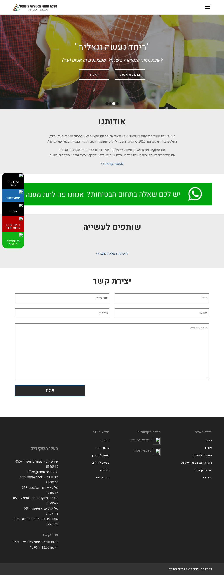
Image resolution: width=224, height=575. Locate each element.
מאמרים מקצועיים (140, 439)
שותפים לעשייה (203, 455)
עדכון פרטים (102, 448)
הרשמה (105, 440)
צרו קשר (207, 477)
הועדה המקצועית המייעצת (196, 463)
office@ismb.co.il (38, 472)
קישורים (104, 470)
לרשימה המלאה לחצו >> (112, 253)
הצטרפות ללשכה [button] (130, 75)
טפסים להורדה (100, 463)
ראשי (209, 440)
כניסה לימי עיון (100, 455)
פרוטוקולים (102, 477)
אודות (208, 448)
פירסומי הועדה (142, 451)
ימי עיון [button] (94, 75)
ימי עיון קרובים (203, 470)
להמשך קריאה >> (112, 163)
